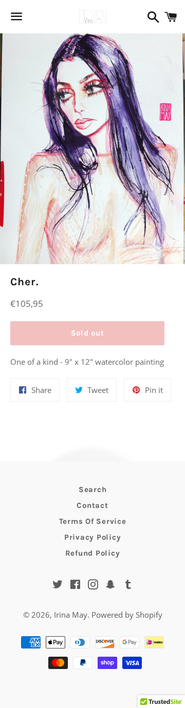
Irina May (70, 614)
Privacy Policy (92, 537)
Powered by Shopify (126, 614)
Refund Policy (92, 553)
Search (93, 489)
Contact (92, 505)
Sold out (87, 333)
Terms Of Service (92, 521)
